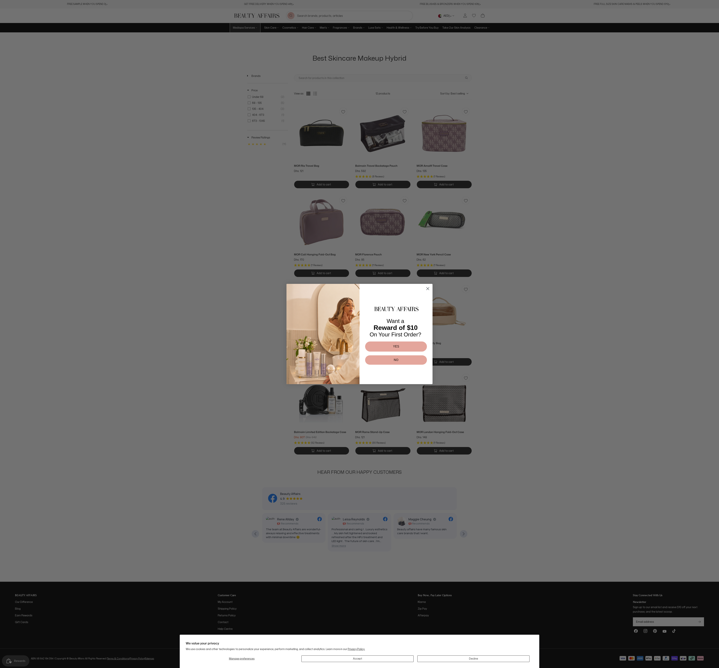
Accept (357, 658)
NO (396, 360)
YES (396, 346)
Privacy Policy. (356, 649)
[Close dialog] (427, 288)
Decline (473, 658)
